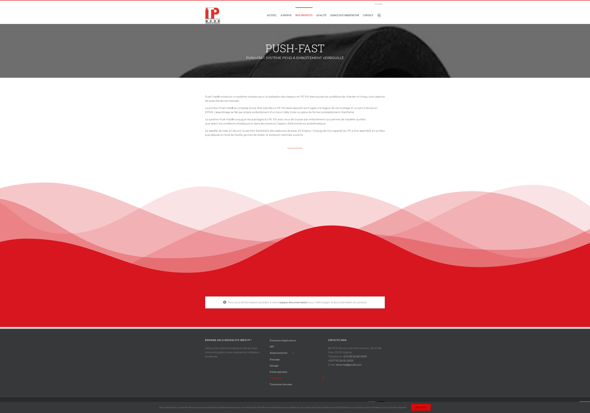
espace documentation (293, 302)
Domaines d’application (283, 340)
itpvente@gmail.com (349, 364)
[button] (379, 15)
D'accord (421, 407)
